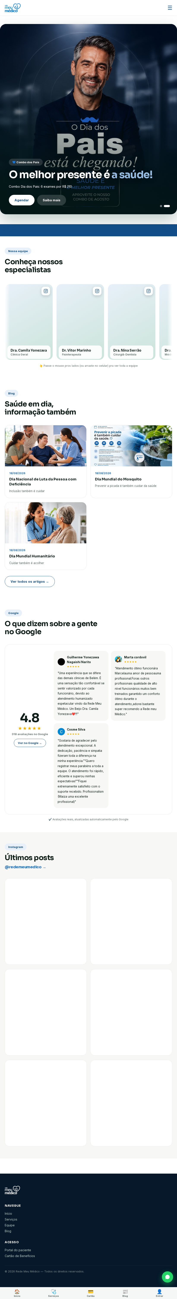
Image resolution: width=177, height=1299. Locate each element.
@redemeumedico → (25, 867)
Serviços (11, 1219)
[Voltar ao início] (13, 7)
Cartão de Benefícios (20, 1256)
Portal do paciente (18, 1250)
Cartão (91, 1293)
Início (8, 1213)
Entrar (159, 1293)
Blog (8, 1231)
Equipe (10, 1225)
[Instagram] (45, 291)
